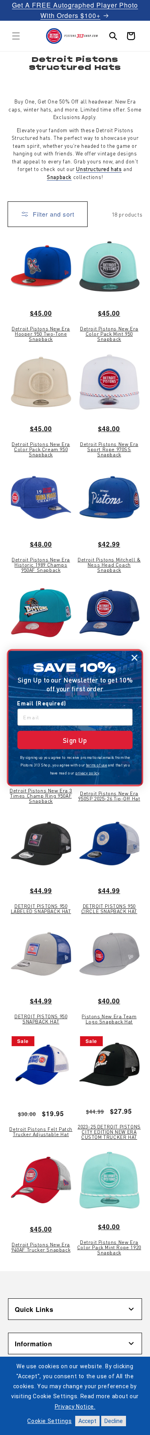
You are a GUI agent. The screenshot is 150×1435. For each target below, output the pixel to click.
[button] (16, 36)
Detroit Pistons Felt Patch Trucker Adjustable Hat (40, 1132)
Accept (87, 1421)
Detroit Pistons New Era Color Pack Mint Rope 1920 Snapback (109, 1248)
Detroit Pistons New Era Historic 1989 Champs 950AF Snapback (41, 565)
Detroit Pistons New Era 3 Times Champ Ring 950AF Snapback (41, 796)
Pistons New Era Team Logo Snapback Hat (109, 1019)
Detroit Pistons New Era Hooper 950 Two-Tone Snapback (41, 334)
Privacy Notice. (75, 1406)
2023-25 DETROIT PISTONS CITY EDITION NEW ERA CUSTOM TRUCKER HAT (109, 1132)
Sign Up (75, 739)
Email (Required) (41, 703)
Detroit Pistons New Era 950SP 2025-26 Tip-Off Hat (109, 796)
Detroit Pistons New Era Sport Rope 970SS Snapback (109, 450)
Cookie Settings (49, 1421)
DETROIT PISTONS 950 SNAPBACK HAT (40, 1019)
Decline (113, 1421)
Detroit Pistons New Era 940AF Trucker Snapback (40, 1247)
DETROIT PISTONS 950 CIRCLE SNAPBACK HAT (109, 909)
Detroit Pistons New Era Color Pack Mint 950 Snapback (109, 334)
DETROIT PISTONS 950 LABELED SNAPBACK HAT (41, 909)
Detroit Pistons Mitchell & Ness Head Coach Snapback (109, 565)
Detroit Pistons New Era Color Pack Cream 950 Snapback (41, 450)
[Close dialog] (134, 658)
